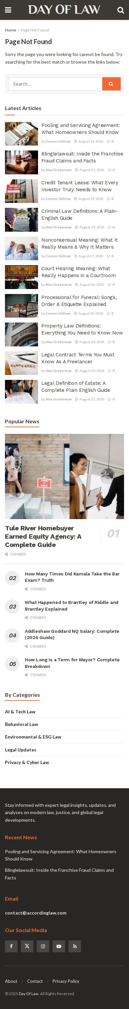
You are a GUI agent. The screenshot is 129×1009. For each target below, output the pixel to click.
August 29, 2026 (91, 199)
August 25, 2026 (91, 313)
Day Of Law (28, 993)
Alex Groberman (59, 170)
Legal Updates (20, 749)
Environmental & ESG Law (33, 737)
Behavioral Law (21, 724)
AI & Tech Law (20, 711)
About (11, 981)
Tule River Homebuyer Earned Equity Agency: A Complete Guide (43, 536)
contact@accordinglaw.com (35, 913)
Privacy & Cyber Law (27, 762)
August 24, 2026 (92, 342)
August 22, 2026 (92, 399)
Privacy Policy (66, 981)
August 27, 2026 (91, 256)
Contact (35, 981)
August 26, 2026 (92, 284)
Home (10, 30)
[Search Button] (111, 83)
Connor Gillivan (58, 141)
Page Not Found (35, 30)
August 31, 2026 (91, 141)
